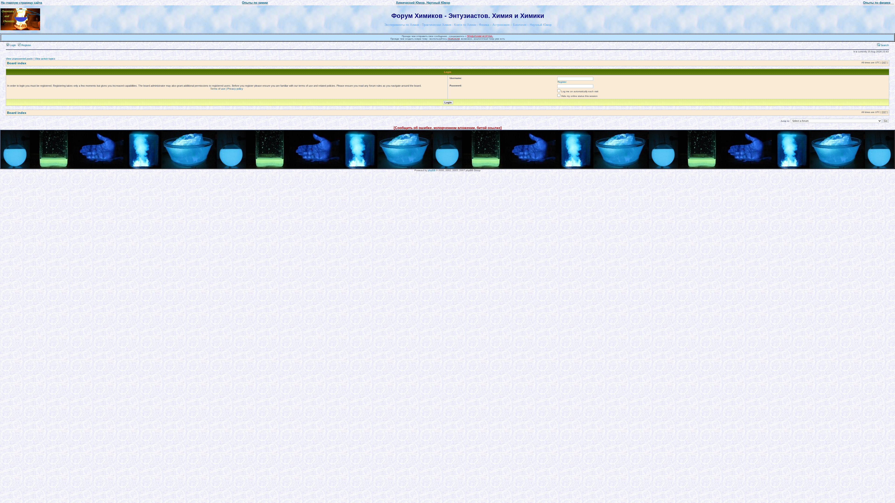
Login (12, 45)
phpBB (431, 170)
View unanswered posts (19, 58)
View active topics (45, 58)
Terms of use (217, 88)
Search (884, 45)
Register (26, 45)
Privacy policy (235, 88)
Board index (16, 63)
